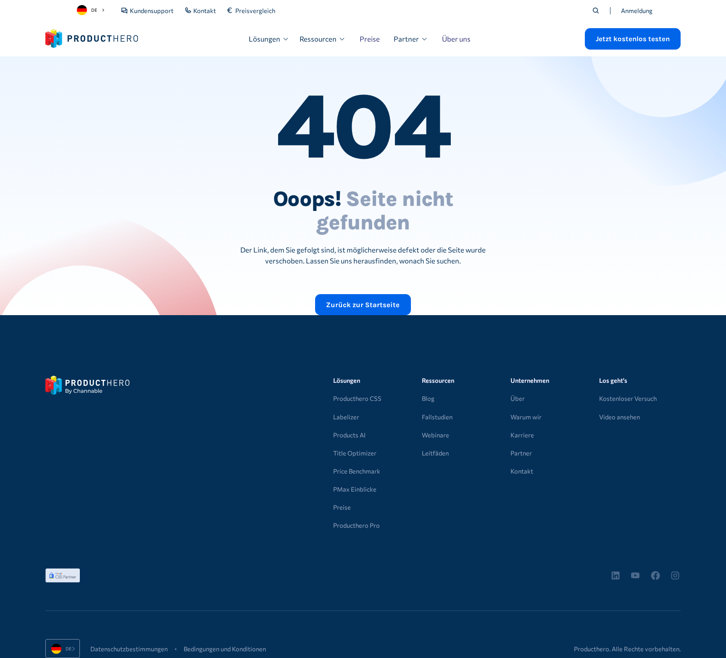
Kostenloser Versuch (628, 398)
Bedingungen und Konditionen (225, 649)
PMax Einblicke (354, 489)
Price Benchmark (356, 471)
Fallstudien (437, 417)
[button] (269, 39)
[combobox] (92, 10)
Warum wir (526, 417)
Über (517, 398)
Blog (428, 398)
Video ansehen (619, 417)
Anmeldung (636, 10)
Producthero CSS (357, 398)
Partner (521, 453)
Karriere (522, 435)
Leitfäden (435, 453)
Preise (370, 38)
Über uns (456, 38)
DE (94, 10)
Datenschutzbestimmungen (129, 649)
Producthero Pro (356, 525)
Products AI (349, 435)
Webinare (435, 435)
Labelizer (346, 417)
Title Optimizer (354, 453)
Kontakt (521, 471)
